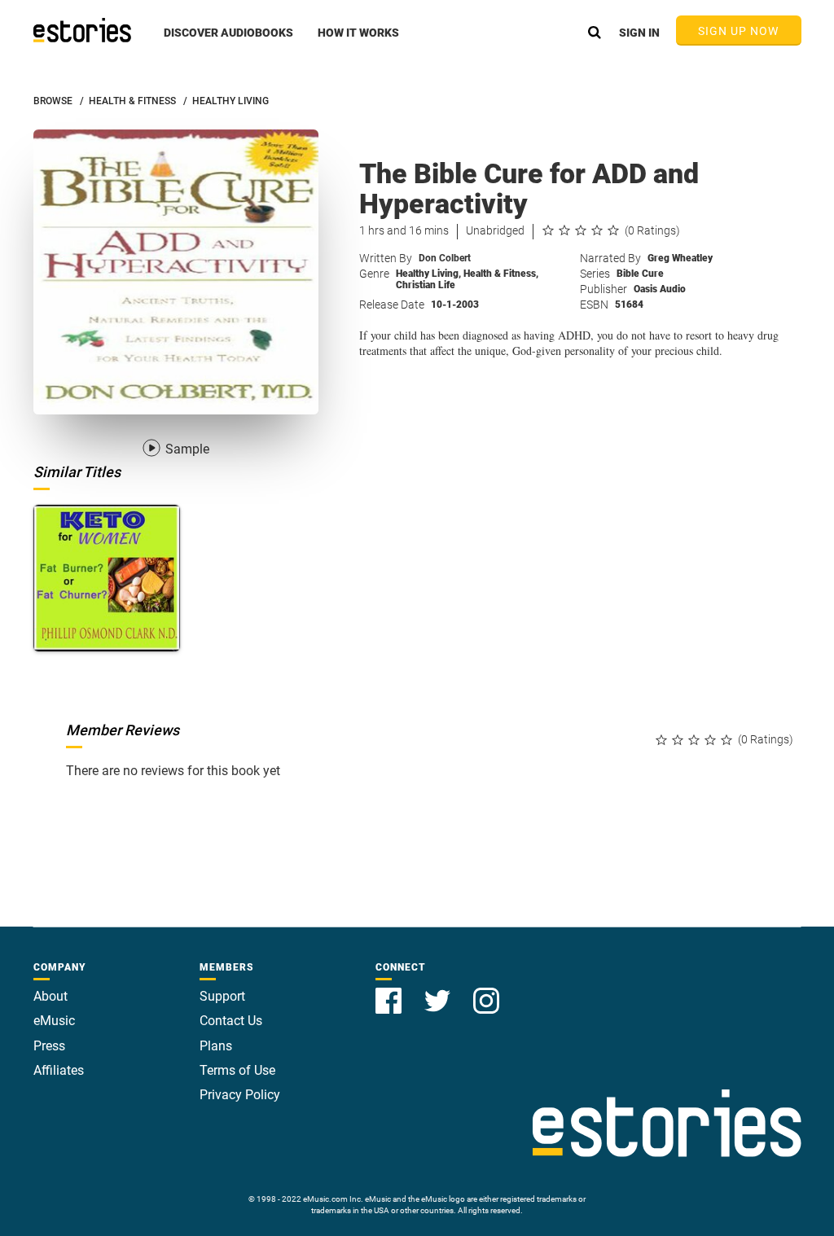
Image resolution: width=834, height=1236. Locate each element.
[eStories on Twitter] (439, 991)
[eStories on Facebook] (390, 991)
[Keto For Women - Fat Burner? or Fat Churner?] (107, 578)
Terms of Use (237, 1070)
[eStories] (82, 30)
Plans (216, 1046)
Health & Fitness (500, 273)
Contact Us (231, 1020)
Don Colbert (445, 258)
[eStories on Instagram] (486, 991)
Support (222, 996)
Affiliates (58, 1070)
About (50, 996)
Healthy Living (428, 273)
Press (49, 1046)
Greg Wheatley (680, 258)
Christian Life (425, 285)
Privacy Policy (240, 1094)
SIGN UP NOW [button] (738, 30)
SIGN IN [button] (639, 32)
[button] (228, 41)
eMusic (54, 1020)
